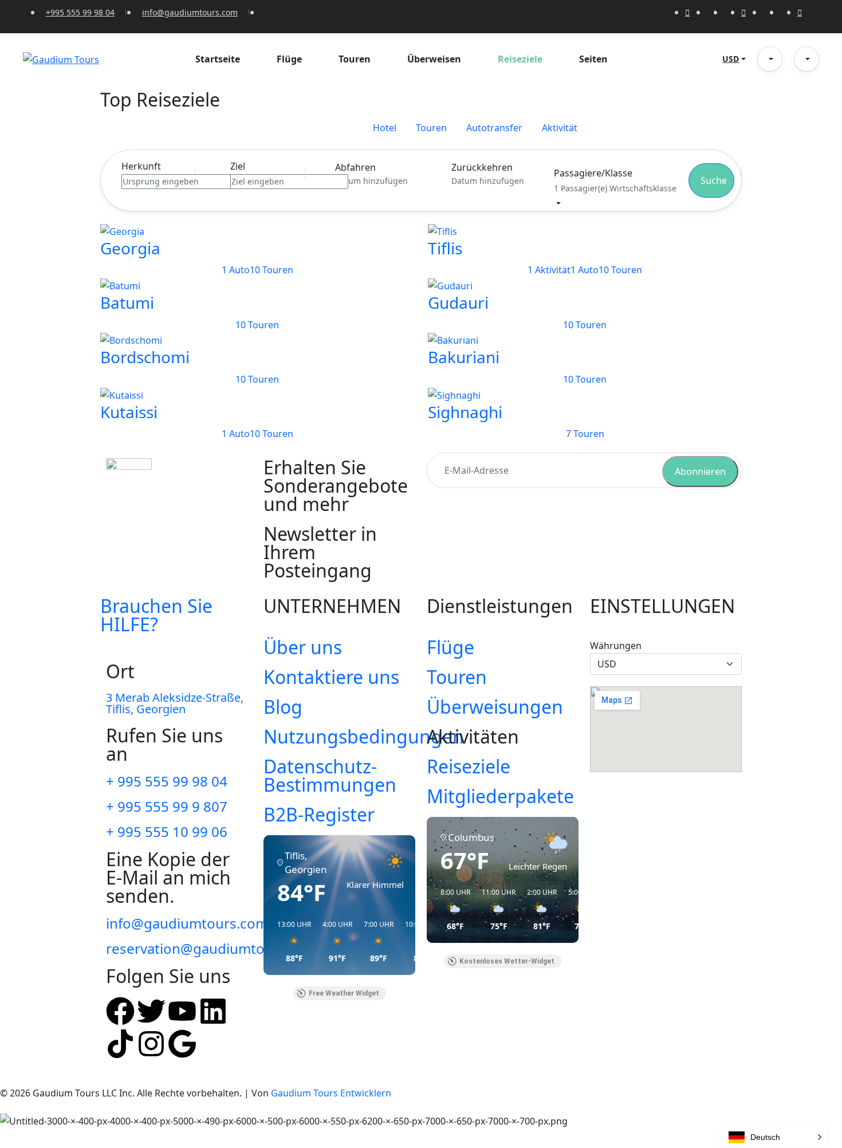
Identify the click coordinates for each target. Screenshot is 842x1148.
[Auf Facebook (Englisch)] (120, 1011)
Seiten (593, 59)
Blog (282, 706)
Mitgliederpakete (500, 796)
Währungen (616, 645)
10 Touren (271, 270)
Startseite (217, 59)
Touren (355, 59)
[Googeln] (182, 1043)
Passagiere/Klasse (593, 173)
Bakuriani (463, 357)
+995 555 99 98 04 (80, 12)
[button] (769, 59)
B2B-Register (319, 814)
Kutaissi (129, 412)
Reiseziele (520, 59)
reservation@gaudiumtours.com (211, 948)
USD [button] (730, 58)
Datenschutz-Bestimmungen (329, 775)
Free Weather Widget (344, 993)
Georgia (130, 248)
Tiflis (445, 248)
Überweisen (434, 59)
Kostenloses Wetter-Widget (506, 961)
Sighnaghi (465, 412)
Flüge (289, 59)
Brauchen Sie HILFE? (156, 614)
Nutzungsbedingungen (363, 736)
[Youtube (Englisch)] (182, 1011)
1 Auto (236, 270)
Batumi (127, 302)
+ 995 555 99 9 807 (166, 806)
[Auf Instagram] (151, 1043)
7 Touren (585, 433)
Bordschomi (145, 357)
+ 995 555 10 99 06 (166, 831)
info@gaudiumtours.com (190, 12)
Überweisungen (495, 706)
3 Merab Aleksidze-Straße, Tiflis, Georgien (174, 703)
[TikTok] (120, 1043)
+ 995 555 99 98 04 (166, 781)
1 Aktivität (549, 270)
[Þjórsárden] (151, 1011)
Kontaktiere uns (331, 677)
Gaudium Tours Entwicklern (331, 1093)
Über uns (302, 647)
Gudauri (458, 302)
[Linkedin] (213, 1011)
